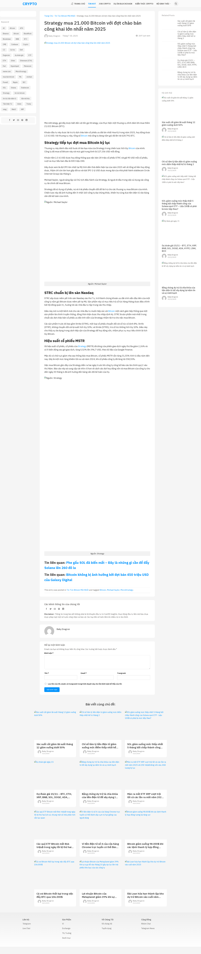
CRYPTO (26, 4)
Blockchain (7, 39)
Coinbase (14, 44)
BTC (25, 39)
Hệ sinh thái (162, 4)
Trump (28, 104)
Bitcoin (16, 34)
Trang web (121, 673)
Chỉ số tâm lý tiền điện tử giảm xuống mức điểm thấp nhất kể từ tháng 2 (187, 35)
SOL (4, 88)
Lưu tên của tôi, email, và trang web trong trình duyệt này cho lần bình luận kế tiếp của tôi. (85, 684)
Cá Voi (12, 50)
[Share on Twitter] (14, 120)
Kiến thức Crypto (144, 4)
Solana (13, 88)
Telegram (27, 924)
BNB (17, 39)
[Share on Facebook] (10, 120)
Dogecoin (6, 55)
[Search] (176, 3)
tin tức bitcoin (20, 93)
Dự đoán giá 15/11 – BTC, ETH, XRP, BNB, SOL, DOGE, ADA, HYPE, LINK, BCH (187, 63)
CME (4, 44)
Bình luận (49, 653)
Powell (5, 82)
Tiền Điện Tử (7, 104)
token (19, 104)
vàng (5, 109)
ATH (21, 28)
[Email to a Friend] (18, 120)
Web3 (14, 109)
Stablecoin (25, 88)
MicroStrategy (21, 71)
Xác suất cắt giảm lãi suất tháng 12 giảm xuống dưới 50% (186, 23)
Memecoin (27, 66)
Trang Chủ (79, 4)
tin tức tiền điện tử (9, 98)
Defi (21, 50)
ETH (4, 61)
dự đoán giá (19, 55)
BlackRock (27, 34)
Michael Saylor (113, 590)
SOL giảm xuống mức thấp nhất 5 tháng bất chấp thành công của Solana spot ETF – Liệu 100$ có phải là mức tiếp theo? (187, 49)
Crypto (25, 44)
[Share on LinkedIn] (26, 120)
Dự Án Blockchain (123, 4)
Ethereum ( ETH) (26, 61)
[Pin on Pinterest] (22, 120)
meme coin (7, 71)
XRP (22, 109)
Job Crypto (105, 4)
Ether (13, 61)
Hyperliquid (15, 66)
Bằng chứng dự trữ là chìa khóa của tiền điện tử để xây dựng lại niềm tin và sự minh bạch (187, 75)
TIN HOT (92, 4)
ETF (29, 55)
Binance (6, 34)
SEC (24, 82)
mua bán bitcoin (8, 77)
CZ (4, 50)
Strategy (6, 93)
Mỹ (20, 77)
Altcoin (12, 28)
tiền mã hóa (25, 98)
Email (84, 673)
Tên (46, 673)
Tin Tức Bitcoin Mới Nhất (65, 16)
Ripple (15, 82)
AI (4, 28)
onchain (29, 77)
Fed (4, 66)
